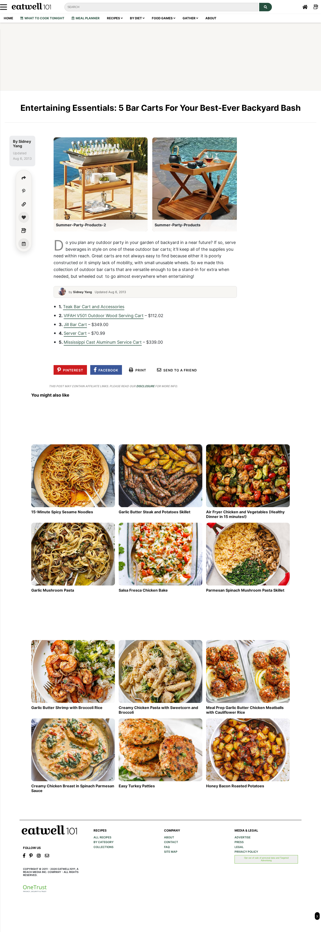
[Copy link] (23, 204)
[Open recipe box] (23, 230)
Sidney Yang (22, 143)
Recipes (114, 18)
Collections (104, 847)
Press (239, 842)
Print (139, 370)
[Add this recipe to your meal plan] (23, 243)
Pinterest (72, 370)
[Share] (23, 177)
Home (8, 18)
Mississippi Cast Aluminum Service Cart (103, 342)
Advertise (243, 837)
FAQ (167, 847)
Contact (171, 842)
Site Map (170, 851)
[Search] (265, 7)
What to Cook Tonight (43, 18)
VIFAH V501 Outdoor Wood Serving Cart (104, 315)
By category (104, 842)
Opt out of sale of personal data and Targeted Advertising (266, 859)
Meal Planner (87, 18)
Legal (239, 847)
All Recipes (102, 837)
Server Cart (75, 333)
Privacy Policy (246, 851)
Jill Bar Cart (75, 324)
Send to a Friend (179, 370)
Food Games (162, 18)
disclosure (145, 386)
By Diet (136, 18)
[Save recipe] (23, 217)
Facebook (107, 370)
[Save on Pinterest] (23, 191)
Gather (189, 18)
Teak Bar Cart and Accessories (93, 306)
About (210, 18)
